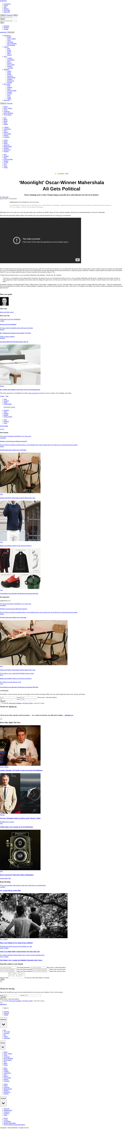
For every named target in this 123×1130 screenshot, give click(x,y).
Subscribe (10, 15)
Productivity (10, 81)
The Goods (7, 10)
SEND (2, 979)
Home (9, 89)
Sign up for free (33, 393)
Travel (9, 40)
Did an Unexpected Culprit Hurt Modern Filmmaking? (17, 875)
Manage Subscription (10, 1123)
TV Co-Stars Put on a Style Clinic (10, 890)
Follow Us (3, 15)
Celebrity (9, 58)
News (9, 61)
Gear (1, 590)
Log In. (13, 407)
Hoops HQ (7, 12)
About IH (6, 1108)
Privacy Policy (29, 703)
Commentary (11, 60)
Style (5, 7)
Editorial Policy (8, 1110)
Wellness (6, 8)
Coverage (6, 1033)
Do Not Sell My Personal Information (14, 1124)
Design (9, 51)
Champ (6, 1036)
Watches (9, 66)
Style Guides (10, 64)
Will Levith (5, 197)
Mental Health (11, 77)
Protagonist (7, 1038)
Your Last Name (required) (24, 971)
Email (18, 697)
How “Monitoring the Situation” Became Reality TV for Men (15, 333)
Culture (6, 5)
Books (9, 50)
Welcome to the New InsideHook (8, 324)
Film (8, 48)
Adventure (10, 42)
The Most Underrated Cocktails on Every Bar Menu (13, 450)
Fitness (9, 72)
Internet (9, 55)
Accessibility (7, 1121)
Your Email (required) (23, 967)
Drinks (9, 37)
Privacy (6, 1118)
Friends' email (4, 977)
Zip (18, 699)
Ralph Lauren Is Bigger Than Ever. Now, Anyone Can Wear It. (16, 545)
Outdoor (9, 92)
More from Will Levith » (7, 312)
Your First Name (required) (24, 969)
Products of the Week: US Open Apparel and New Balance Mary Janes (17, 498)
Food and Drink (11, 90)
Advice (9, 71)
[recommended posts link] (20, 765)
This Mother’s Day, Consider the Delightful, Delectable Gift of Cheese (21, 960)
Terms (5, 1115)
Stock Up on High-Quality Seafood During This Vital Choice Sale (20, 951)
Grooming (10, 68)
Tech (8, 95)
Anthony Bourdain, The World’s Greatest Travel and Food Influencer (21, 770)
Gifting (9, 98)
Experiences (7, 4)
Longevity (10, 76)
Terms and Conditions (15, 703)
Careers (6, 1120)
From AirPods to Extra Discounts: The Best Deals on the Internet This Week (19, 593)
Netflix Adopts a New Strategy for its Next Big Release (16, 827)
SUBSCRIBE (8, 404)
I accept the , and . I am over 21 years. (23, 703)
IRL (5, 1035)
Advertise (6, 1113)
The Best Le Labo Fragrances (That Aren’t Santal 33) (13, 441)
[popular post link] (15, 436)
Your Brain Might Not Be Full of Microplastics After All (14, 341)
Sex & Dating (11, 45)
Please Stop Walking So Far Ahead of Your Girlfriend (16, 943)
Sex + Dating (4, 939)
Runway (9, 63)
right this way (69, 715)
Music (9, 53)
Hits (5, 1030)
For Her (9, 94)
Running (9, 82)
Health (9, 74)
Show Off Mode (12, 43)
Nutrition (9, 79)
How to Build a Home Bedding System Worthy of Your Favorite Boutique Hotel (20, 389)
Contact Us (7, 1112)
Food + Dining (11, 38)
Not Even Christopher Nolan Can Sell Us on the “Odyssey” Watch (20, 818)
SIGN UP (3, 997)
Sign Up (3, 701)
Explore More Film (5, 878)
